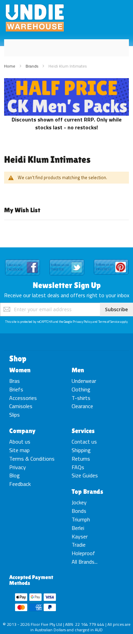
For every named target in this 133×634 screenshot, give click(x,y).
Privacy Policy (82, 321)
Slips (14, 414)
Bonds (79, 511)
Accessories (23, 398)
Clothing (81, 389)
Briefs (16, 389)
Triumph (81, 519)
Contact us (84, 441)
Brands (32, 66)
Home (10, 66)
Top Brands (87, 491)
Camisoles (20, 406)
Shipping (81, 450)
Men (78, 370)
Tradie (79, 545)
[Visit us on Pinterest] (111, 260)
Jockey (79, 502)
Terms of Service (108, 321)
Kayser (80, 536)
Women (19, 370)
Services (83, 430)
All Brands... (85, 562)
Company (22, 430)
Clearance (82, 406)
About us (19, 441)
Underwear (84, 381)
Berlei (78, 528)
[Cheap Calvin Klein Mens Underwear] (66, 82)
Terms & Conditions (32, 459)
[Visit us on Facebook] (22, 260)
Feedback (20, 484)
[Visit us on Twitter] (66, 260)
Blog (14, 475)
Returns (81, 459)
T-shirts (81, 398)
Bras (14, 381)
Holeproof (83, 553)
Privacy (17, 467)
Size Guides (85, 475)
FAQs (78, 467)
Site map (19, 450)
